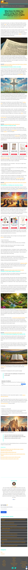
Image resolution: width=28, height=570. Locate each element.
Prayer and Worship (14, 563)
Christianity (3, 553)
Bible (1, 552)
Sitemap (4, 565)
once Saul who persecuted (16, 317)
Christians (23, 317)
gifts (5, 24)
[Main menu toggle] (26, 2)
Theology (14, 560)
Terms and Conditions (24, 563)
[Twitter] (15, 568)
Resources (4, 564)
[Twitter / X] (14, 499)
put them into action (19, 178)
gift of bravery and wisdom (21, 309)
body (22, 113)
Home (4, 560)
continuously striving (4, 403)
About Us (4, 561)
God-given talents (21, 189)
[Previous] (2, 146)
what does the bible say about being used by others (13, 332)
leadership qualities (23, 263)
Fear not (2, 237)
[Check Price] (5, 154)
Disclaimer (24, 564)
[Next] (26, 146)
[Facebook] (13, 499)
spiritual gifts (17, 135)
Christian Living (14, 564)
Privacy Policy (24, 561)
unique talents (20, 74)
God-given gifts (3, 117)
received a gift (14, 130)
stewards (5, 131)
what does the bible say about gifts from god (12, 124)
